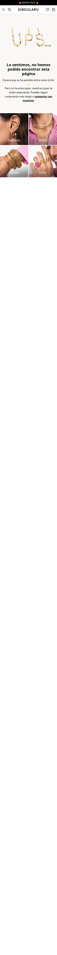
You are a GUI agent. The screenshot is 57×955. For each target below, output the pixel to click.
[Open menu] (3, 10)
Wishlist (47, 10)
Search (9, 10)
